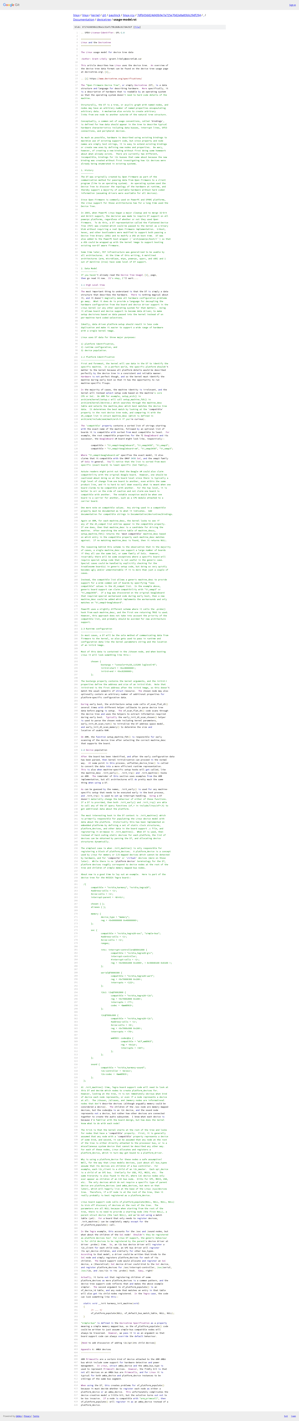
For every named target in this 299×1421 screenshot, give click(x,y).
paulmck (114, 15)
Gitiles (19, 1416)
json (293, 1416)
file (137, 27)
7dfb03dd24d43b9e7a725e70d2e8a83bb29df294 (169, 15)
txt (286, 1416)
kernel (95, 15)
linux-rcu (129, 15)
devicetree (104, 19)
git (104, 15)
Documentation (83, 19)
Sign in (292, 4)
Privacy (27, 1416)
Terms (36, 1416)
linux (76, 15)
